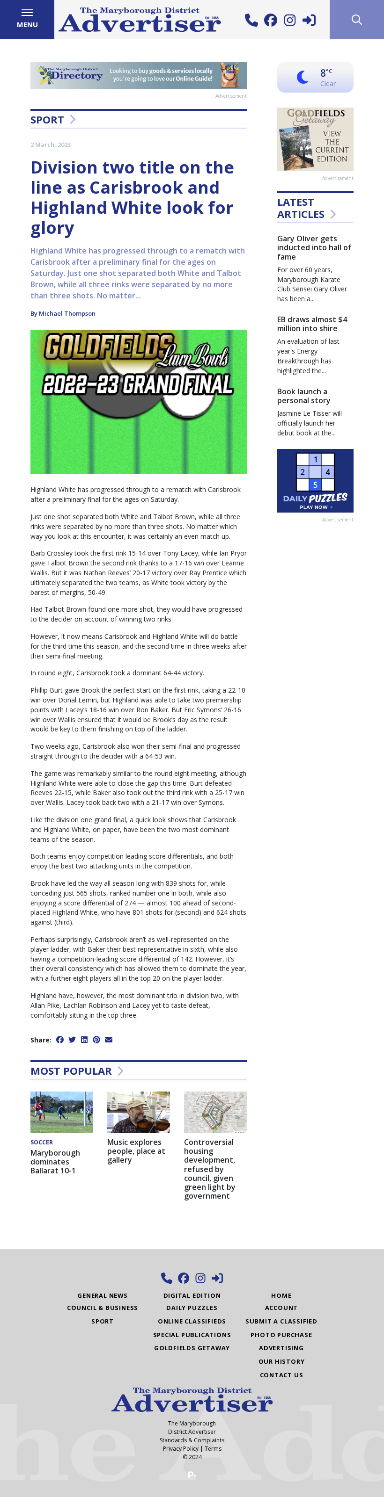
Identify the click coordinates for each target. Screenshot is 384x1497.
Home (281, 1295)
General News (102, 1295)
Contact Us (281, 1375)
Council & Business (102, 1307)
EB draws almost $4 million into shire (312, 323)
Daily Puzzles (191, 1307)
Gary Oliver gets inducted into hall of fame (314, 247)
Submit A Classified (281, 1321)
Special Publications (192, 1335)
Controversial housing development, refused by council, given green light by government (210, 1169)
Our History (281, 1361)
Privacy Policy (181, 1449)
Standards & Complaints (192, 1440)
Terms (213, 1449)
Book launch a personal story (304, 395)
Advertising (281, 1348)
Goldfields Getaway (192, 1348)
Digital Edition (192, 1295)
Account (281, 1307)
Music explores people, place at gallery (136, 1151)
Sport (47, 119)
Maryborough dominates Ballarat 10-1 (55, 1162)
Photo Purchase (281, 1335)
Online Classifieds (192, 1321)
